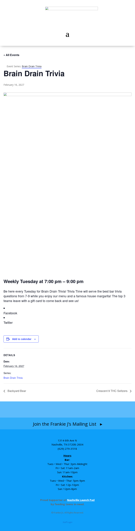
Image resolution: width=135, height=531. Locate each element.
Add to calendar (21, 339)
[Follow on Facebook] (46, 409)
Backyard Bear (16, 391)
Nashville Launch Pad (81, 500)
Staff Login (67, 522)
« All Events (11, 55)
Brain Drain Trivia (13, 377)
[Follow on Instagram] (60, 409)
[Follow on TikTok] (75, 409)
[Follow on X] (88, 409)
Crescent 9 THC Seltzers (112, 391)
